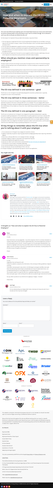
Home (4, 11)
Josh (38, 202)
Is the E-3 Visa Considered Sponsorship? (11, 471)
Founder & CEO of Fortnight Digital (22, 211)
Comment (5, 305)
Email (20, 323)
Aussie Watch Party (6, 438)
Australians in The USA (7, 448)
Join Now (46, 4)
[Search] (42, 4)
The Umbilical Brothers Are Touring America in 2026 (14, 460)
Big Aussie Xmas (6, 434)
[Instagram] (7, 486)
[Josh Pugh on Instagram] (16, 216)
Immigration (8, 11)
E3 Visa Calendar (6, 443)
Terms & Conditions (6, 483)
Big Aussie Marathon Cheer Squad (10, 436)
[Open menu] (50, 4)
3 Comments (21, 22)
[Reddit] (9, 486)
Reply (51, 233)
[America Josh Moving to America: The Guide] (5, 4)
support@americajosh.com (11, 474)
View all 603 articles (28, 216)
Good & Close (5, 441)
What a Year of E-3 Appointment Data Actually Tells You (15, 469)
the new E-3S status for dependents (37, 141)
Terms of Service (39, 454)
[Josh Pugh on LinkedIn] (14, 216)
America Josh (29, 197)
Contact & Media (19, 1)
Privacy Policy (29, 454)
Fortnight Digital (11, 450)
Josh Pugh (7, 22)
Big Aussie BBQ (5, 431)
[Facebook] (2, 486)
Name (4, 323)
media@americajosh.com (16, 477)
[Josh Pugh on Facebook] (19, 216)
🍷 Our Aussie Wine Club (7, 1)
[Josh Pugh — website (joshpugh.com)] (11, 216)
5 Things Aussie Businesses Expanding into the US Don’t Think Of (17, 467)
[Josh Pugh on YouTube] (21, 216)
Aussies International (7, 445)
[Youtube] (4, 486)
